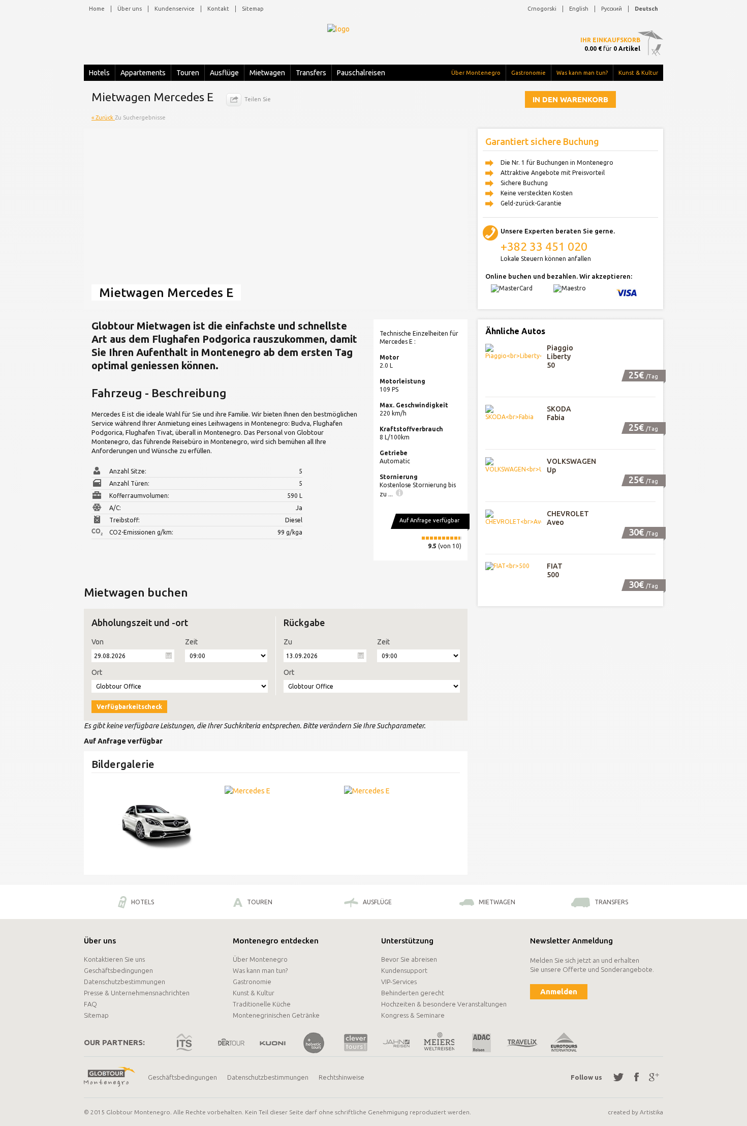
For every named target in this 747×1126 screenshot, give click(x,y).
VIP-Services (399, 981)
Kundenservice (174, 9)
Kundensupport (404, 970)
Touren (187, 73)
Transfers (311, 73)
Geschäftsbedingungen (118, 970)
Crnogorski (541, 9)
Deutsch (646, 9)
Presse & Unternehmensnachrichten (137, 992)
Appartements (143, 73)
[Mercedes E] (156, 824)
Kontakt (218, 9)
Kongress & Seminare (413, 1015)
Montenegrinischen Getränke (276, 1015)
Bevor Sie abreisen (409, 959)
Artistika (651, 1112)
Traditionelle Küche (262, 1004)
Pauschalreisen (361, 73)
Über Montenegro (476, 73)
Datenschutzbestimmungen (124, 981)
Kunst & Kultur (638, 73)
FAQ (90, 1004)
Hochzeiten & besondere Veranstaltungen (444, 1004)
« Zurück (103, 117)
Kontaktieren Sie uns (114, 959)
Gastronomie (528, 73)
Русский (611, 9)
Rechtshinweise (341, 1077)
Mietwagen (267, 73)
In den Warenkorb (570, 99)
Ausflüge (224, 73)
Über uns (129, 9)
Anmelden (558, 991)
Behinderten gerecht (412, 992)
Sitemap (253, 9)
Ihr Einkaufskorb (610, 40)
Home (97, 9)
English (578, 9)
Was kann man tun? (582, 73)
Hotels (99, 73)
